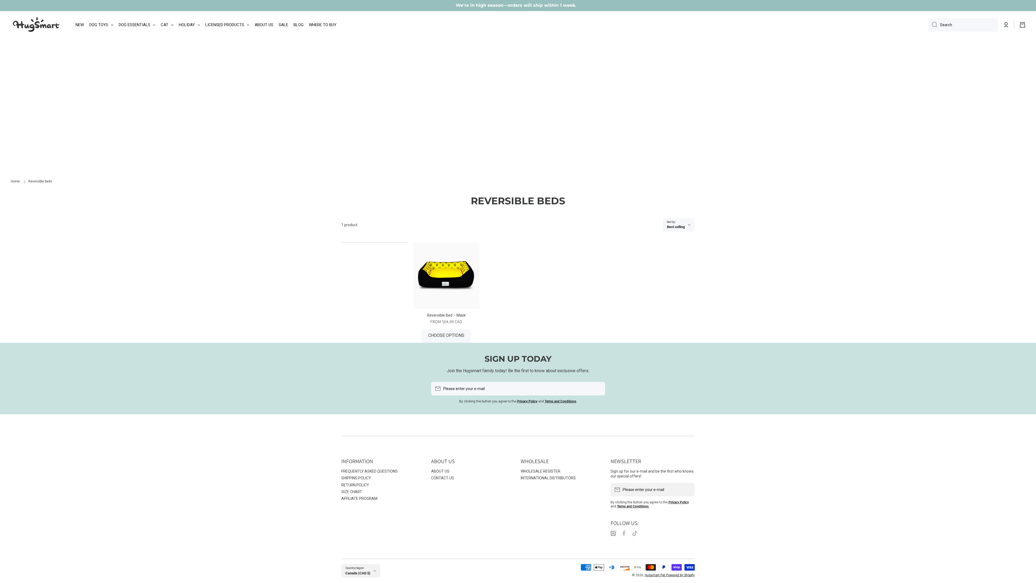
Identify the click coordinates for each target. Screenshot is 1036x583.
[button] (1022, 25)
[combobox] (963, 25)
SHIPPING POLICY (356, 478)
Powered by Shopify (680, 575)
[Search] (932, 25)
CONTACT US (442, 478)
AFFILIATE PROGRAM (359, 498)
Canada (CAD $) (357, 573)
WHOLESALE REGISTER (540, 471)
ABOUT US (440, 471)
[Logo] (36, 25)
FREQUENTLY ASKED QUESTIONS (369, 471)
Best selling (676, 227)
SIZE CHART (351, 492)
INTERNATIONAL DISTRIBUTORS (548, 478)
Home (15, 181)
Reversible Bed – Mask (446, 315)
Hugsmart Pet (655, 575)
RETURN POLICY (355, 485)
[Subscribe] (598, 388)
